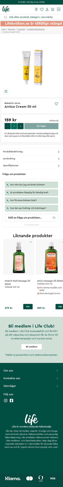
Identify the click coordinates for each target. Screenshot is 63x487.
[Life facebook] (11, 402)
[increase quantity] (20, 126)
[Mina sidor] (47, 9)
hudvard (21, 29)
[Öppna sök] (33, 17)
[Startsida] (6, 9)
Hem (4, 29)
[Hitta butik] (36, 9)
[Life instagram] (5, 402)
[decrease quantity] (8, 126)
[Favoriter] (41, 9)
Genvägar (10, 386)
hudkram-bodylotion (36, 29)
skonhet (11, 29)
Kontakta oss (12, 378)
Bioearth (9, 103)
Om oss (8, 370)
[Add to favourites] (56, 104)
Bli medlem (31, 347)
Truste (36, 225)
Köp (28, 306)
